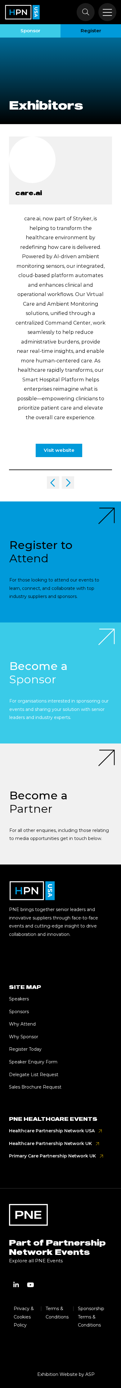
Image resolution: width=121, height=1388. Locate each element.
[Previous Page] (53, 482)
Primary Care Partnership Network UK (52, 1156)
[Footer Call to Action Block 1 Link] (60, 561)
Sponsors (19, 1011)
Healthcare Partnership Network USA (52, 1131)
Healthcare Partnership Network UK (50, 1143)
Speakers (19, 999)
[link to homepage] (22, 12)
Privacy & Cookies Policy (24, 1317)
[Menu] (107, 12)
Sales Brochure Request (35, 1087)
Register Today (25, 1049)
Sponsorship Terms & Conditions (91, 1317)
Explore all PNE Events (36, 1261)
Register (91, 31)
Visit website (59, 450)
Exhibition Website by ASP (66, 1374)
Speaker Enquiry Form (33, 1062)
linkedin (16, 1285)
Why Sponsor (23, 1037)
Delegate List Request (33, 1074)
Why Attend (22, 1024)
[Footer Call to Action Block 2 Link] (60, 682)
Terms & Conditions (57, 1313)
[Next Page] (68, 482)
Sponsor (30, 31)
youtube (30, 1285)
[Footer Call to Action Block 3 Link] (60, 804)
